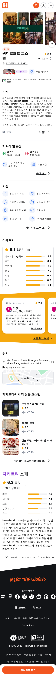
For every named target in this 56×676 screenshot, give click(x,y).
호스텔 (6, 49)
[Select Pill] (36, 5)
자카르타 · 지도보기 (16, 63)
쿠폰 (40, 654)
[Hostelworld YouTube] (38, 596)
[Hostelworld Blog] (3, 596)
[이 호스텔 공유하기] (52, 44)
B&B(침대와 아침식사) (40, 618)
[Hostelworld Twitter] (24, 596)
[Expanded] (6, 557)
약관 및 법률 (30, 654)
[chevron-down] (25, 485)
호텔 (25, 618)
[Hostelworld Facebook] (17, 596)
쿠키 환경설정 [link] (42, 661)
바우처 (48, 654)
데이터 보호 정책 (13, 654)
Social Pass (28, 625)
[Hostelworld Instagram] (31, 596)
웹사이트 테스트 (15, 661)
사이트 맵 (29, 661)
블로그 (8, 618)
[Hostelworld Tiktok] (53, 596)
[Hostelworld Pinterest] (46, 596)
